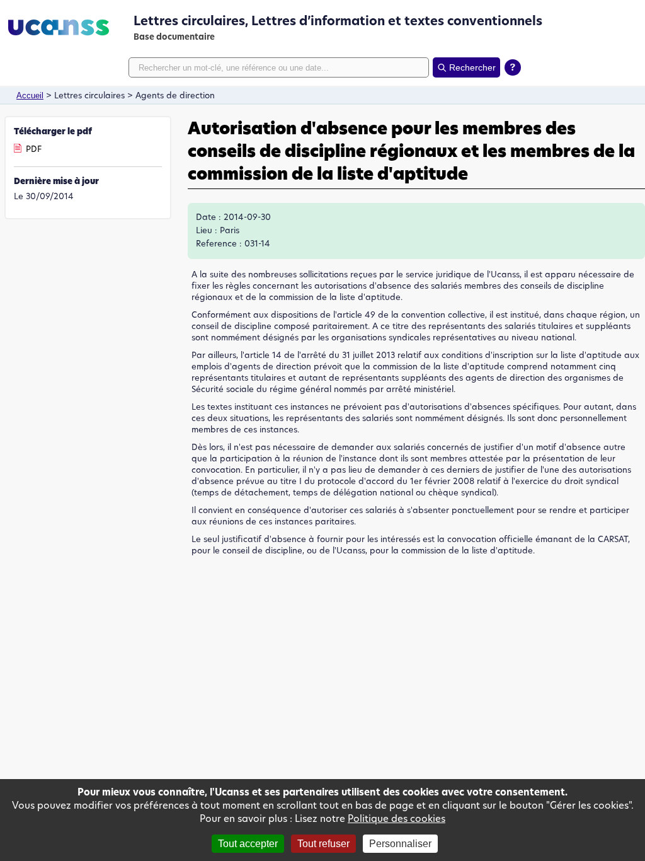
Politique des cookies (396, 818)
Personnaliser (400, 843)
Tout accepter (248, 843)
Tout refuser (323, 843)
